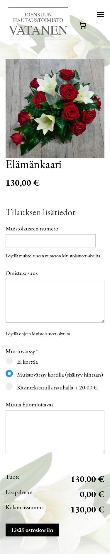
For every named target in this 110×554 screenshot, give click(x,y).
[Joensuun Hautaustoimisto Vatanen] (38, 25)
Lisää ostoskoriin (32, 530)
